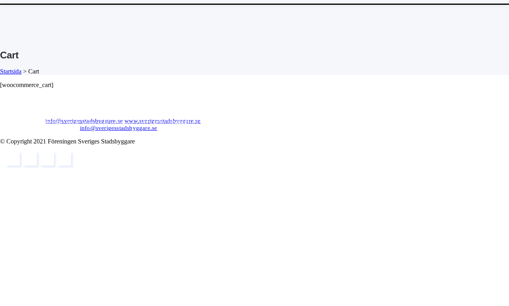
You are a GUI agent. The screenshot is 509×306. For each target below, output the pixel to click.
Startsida (10, 71)
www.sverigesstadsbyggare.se (162, 121)
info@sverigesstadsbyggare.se (84, 121)
